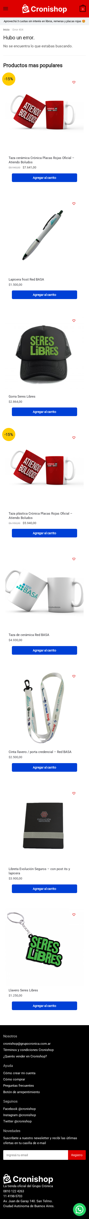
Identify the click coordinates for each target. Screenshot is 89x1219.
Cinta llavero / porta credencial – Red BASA (40, 752)
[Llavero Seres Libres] (44, 947)
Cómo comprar (14, 1079)
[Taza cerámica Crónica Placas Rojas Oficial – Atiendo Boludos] (44, 115)
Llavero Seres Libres (23, 990)
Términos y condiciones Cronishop (28, 1050)
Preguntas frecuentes (18, 1086)
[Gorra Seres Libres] (44, 353)
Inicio (6, 29)
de (21, 1092)
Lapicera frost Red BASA (26, 279)
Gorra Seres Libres (22, 396)
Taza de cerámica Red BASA (29, 635)
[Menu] (5, 9)
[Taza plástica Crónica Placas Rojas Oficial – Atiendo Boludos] (44, 470)
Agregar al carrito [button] (44, 177)
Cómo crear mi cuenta (19, 1073)
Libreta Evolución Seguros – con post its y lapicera (39, 871)
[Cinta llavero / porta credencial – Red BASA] (44, 709)
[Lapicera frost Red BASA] (44, 236)
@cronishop (27, 1109)
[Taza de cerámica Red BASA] (44, 591)
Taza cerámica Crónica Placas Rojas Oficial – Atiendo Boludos (41, 160)
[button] (79, 1209)
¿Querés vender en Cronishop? (25, 1056)
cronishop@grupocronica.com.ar (27, 1044)
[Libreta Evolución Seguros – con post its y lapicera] (44, 826)
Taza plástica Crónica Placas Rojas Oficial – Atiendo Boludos (40, 516)
